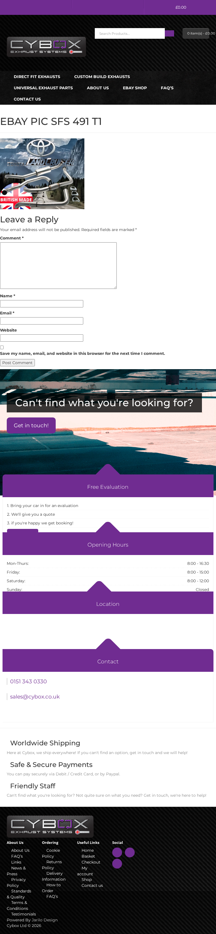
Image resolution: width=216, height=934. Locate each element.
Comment (12, 238)
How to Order (51, 887)
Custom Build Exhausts (102, 76)
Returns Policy (52, 864)
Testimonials (22, 914)
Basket (88, 856)
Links (16, 862)
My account (85, 871)
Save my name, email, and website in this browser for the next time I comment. (82, 353)
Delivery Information (54, 876)
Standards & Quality (19, 894)
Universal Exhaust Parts (43, 87)
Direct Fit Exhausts (37, 76)
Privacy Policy (16, 882)
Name (7, 295)
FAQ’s (167, 87)
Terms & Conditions (17, 905)
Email (7, 313)
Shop (87, 879)
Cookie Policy (51, 853)
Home (88, 850)
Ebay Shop (135, 87)
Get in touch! (31, 425)
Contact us (27, 99)
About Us (98, 87)
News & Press (16, 871)
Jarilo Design (45, 919)
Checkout (91, 862)
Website (8, 330)
